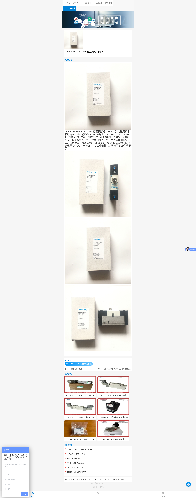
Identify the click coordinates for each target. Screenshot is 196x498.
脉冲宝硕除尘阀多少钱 (75, 467)
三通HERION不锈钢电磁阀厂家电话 (79, 449)
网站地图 (95, 487)
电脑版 (101, 487)
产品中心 (74, 479)
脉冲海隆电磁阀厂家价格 (76, 454)
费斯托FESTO (86, 479)
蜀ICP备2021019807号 (98, 483)
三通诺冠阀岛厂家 (73, 458)
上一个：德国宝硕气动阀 (73, 369)
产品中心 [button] (76, 3)
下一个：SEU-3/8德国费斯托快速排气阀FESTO (114, 369)
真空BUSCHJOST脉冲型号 (76, 472)
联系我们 (108, 3)
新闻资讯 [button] (88, 3)
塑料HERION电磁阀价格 (75, 463)
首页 (68, 3)
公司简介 (99, 3)
